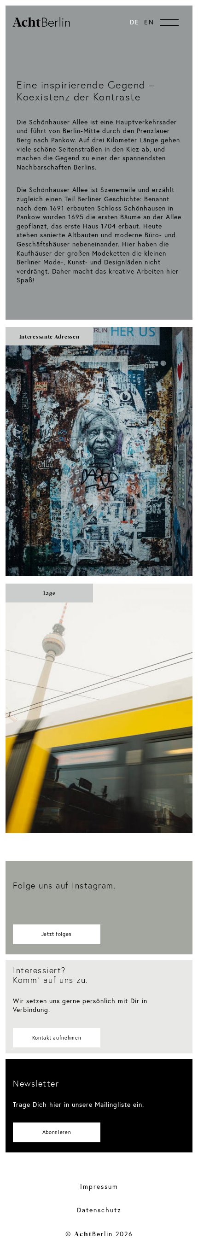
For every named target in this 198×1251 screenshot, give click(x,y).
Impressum (99, 1186)
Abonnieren (56, 1132)
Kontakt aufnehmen (57, 1038)
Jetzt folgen (56, 934)
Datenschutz (99, 1209)
